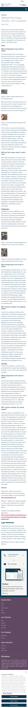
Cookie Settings (14, 696)
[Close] (26, 672)
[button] (14, 555)
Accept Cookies (14, 705)
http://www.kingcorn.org (8, 497)
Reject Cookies (14, 701)
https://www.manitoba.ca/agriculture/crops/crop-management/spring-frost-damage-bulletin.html (13, 517)
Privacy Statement (7, 693)
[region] (14, 689)
